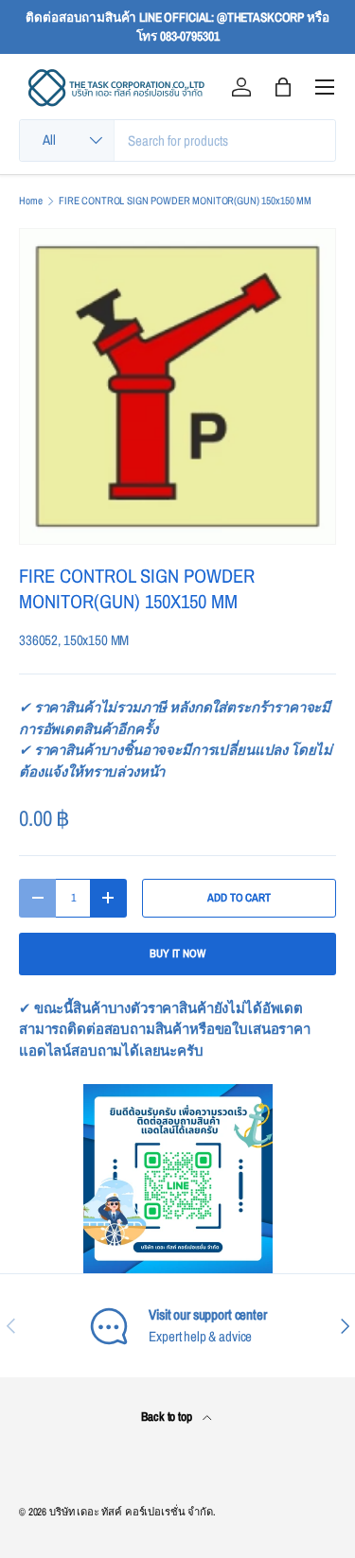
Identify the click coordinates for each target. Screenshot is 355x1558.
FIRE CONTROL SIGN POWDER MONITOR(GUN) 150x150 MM (185, 201)
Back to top (167, 1416)
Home (30, 201)
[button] (283, 87)
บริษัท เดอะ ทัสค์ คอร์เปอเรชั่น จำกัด (131, 1511)
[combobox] (177, 140)
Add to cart (238, 897)
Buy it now (177, 953)
